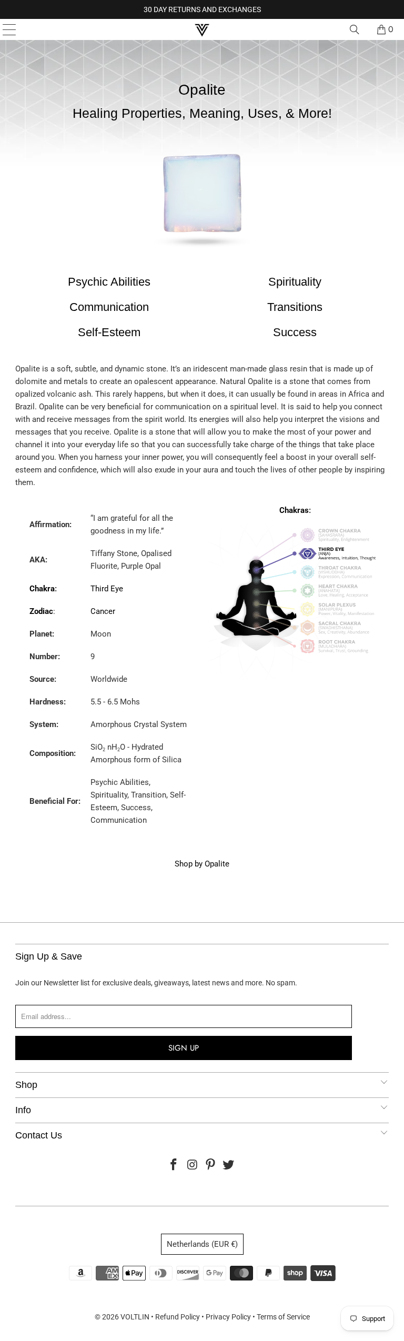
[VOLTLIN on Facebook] (174, 1165)
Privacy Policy (228, 1317)
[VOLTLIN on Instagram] (192, 1165)
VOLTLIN (134, 1317)
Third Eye (106, 588)
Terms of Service (283, 1317)
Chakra (42, 588)
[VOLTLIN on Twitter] (229, 1165)
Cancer (102, 611)
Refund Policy (177, 1317)
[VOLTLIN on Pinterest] (211, 1165)
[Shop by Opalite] (202, 255)
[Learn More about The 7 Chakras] (295, 678)
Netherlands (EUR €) (202, 1244)
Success (295, 332)
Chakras (294, 510)
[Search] (355, 29)
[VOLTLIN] (202, 29)
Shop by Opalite (202, 864)
